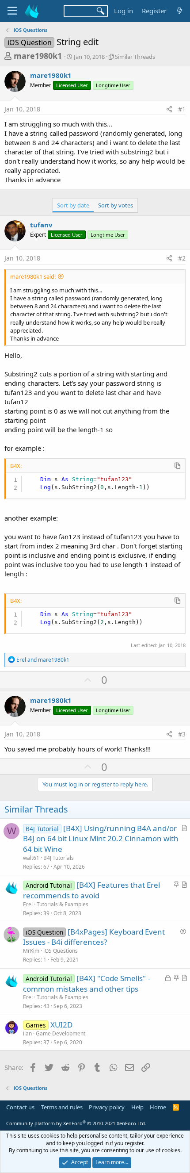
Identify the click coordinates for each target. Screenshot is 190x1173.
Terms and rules (62, 1107)
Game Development (60, 1033)
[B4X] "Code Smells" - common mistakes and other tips (86, 983)
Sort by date (73, 205)
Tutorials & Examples (62, 904)
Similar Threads (135, 57)
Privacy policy (107, 1107)
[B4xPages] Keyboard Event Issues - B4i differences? (94, 937)
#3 (182, 734)
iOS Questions (60, 950)
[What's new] (179, 11)
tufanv (41, 224)
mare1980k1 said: (33, 276)
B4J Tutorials (58, 858)
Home (158, 1107)
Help (137, 1107)
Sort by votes (115, 205)
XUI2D (61, 1025)
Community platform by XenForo (76, 1123)
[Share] (169, 109)
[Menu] (12, 11)
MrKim (31, 950)
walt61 (31, 858)
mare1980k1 (38, 55)
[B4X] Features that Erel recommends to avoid (91, 890)
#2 (182, 258)
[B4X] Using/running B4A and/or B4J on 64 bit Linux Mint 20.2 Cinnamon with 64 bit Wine (101, 839)
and (42, 659)
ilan (27, 1033)
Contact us (20, 1107)
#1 (182, 109)
